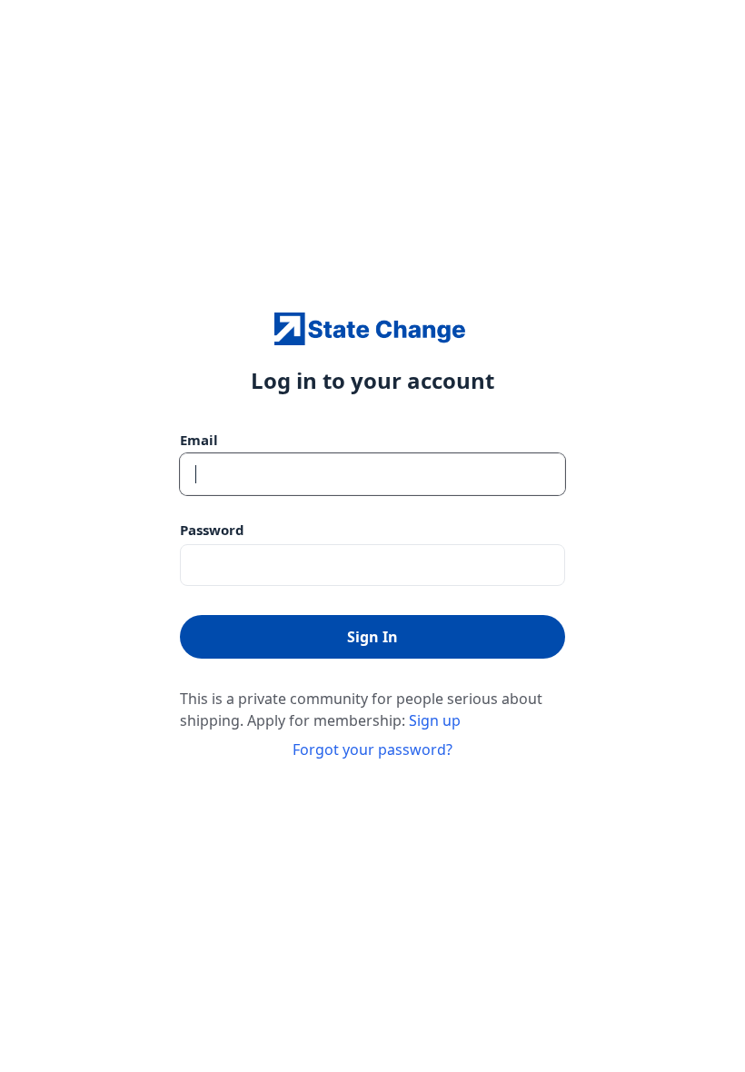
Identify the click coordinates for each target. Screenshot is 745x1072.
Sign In (372, 637)
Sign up (435, 720)
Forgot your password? (372, 749)
